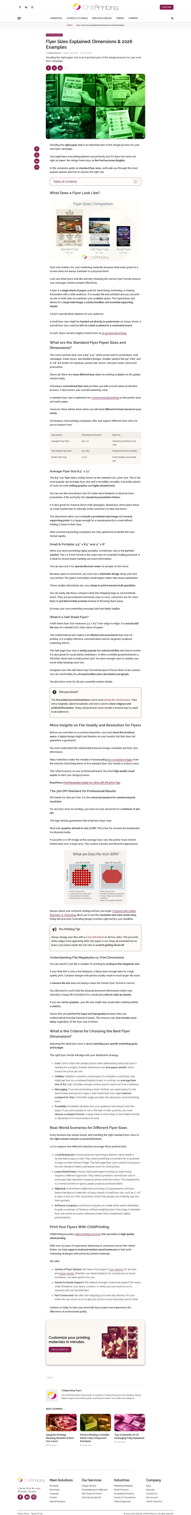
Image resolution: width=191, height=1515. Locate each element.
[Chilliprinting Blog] (95, 7)
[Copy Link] (36, 167)
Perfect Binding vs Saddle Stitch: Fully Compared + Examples (94, 1438)
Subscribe (166, 7)
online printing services (88, 1234)
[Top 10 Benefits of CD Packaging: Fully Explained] (129, 1422)
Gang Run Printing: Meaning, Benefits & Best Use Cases (60, 1438)
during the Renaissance (117, 699)
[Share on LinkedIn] (60, 68)
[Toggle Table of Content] (136, 181)
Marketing (56, 18)
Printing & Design (102, 18)
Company (133, 18)
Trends (120, 18)
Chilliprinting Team (54, 53)
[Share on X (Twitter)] (54, 68)
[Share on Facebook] (48, 68)
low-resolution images (120, 759)
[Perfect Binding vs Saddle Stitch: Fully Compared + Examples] (95, 1422)
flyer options (116, 1269)
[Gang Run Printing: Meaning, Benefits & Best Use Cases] (61, 1422)
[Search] (172, 18)
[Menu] (19, 18)
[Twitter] (36, 155)
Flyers (49, 1378)
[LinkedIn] (36, 161)
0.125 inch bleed (95, 937)
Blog (78, 25)
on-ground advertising (114, 333)
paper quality (67, 1273)
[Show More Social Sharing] (66, 68)
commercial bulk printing (105, 397)
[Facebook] (36, 148)
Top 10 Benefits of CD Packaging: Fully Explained (129, 1436)
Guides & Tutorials (77, 18)
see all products (60, 1349)
